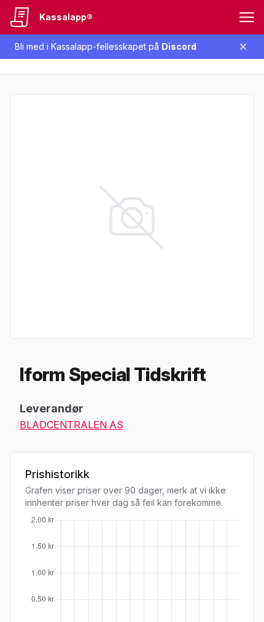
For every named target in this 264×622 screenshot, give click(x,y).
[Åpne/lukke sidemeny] (247, 17)
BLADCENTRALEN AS (71, 425)
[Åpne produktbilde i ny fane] (132, 216)
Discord (178, 46)
